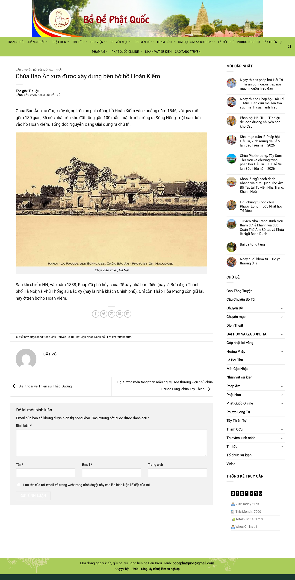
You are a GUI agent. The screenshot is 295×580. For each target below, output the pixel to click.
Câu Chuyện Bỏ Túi (29, 69)
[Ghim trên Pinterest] (119, 314)
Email (87, 464)
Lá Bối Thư (226, 42)
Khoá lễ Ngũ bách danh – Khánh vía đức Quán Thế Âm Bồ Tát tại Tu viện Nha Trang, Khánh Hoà (262, 185)
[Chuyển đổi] (282, 308)
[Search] (290, 46)
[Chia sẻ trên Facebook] (95, 314)
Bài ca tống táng (252, 244)
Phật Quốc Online (125, 51)
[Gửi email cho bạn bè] (111, 314)
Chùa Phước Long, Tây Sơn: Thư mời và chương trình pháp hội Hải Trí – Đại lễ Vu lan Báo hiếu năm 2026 (261, 162)
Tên (19, 464)
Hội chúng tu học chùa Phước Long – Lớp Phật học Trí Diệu (261, 206)
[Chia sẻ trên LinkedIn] (127, 314)
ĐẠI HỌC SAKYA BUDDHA (195, 42)
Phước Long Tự (248, 42)
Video (231, 464)
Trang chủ (15, 42)
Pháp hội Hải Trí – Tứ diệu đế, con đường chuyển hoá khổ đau (260, 122)
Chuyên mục (119, 42)
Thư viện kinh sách (241, 438)
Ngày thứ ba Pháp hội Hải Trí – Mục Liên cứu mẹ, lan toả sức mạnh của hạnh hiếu (262, 103)
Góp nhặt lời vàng (240, 343)
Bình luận (24, 425)
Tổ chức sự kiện (239, 455)
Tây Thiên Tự (272, 42)
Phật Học (59, 42)
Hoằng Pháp (36, 42)
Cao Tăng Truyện (188, 51)
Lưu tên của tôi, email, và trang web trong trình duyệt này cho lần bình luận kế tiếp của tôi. (86, 485)
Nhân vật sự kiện (158, 51)
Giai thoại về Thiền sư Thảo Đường (45, 386)
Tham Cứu (164, 42)
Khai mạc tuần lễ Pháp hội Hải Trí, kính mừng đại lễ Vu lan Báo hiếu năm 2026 (261, 141)
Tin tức (78, 42)
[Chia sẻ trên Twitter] (103, 314)
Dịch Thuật (235, 325)
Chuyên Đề (142, 42)
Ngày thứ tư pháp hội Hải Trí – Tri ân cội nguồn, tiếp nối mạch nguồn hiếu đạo (261, 84)
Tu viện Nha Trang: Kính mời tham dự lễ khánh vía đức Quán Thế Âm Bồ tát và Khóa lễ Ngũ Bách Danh (262, 227)
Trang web (155, 464)
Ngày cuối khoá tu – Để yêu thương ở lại (261, 261)
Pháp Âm (98, 51)
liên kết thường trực (119, 337)
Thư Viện (96, 42)
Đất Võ (56, 95)
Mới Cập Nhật (53, 69)
